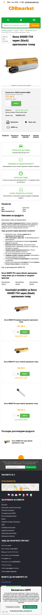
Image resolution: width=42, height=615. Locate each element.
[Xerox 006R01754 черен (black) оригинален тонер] (21, 66)
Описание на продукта (15, 136)
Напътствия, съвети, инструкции (11, 507)
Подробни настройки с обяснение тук (21, 611)
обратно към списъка (5, 39)
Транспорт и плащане (7, 510)
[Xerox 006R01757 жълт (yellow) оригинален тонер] (21, 351)
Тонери (16, 30)
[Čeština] (8, 495)
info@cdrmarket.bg (32, 2)
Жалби (3, 519)
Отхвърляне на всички (13, 607)
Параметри (5, 135)
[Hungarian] (16, 495)
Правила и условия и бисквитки (10, 522)
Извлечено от (35, 26)
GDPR (3, 524)
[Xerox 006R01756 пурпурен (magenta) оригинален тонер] (21, 309)
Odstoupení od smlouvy (8, 536)
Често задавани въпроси (8, 516)
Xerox (21, 30)
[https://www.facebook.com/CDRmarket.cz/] (6, 582)
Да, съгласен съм (30, 607)
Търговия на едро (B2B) (8, 513)
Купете (16, 103)
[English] (12, 495)
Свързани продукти (36, 136)
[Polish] (19, 495)
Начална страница (6, 30)
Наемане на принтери (7, 530)
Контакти (4, 504)
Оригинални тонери (30, 30)
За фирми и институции (8, 527)
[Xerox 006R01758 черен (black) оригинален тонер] (21, 392)
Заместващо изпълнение (8, 533)
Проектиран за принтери (25, 136)
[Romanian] (23, 495)
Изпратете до (30, 467)
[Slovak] (27, 495)
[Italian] (31, 495)
